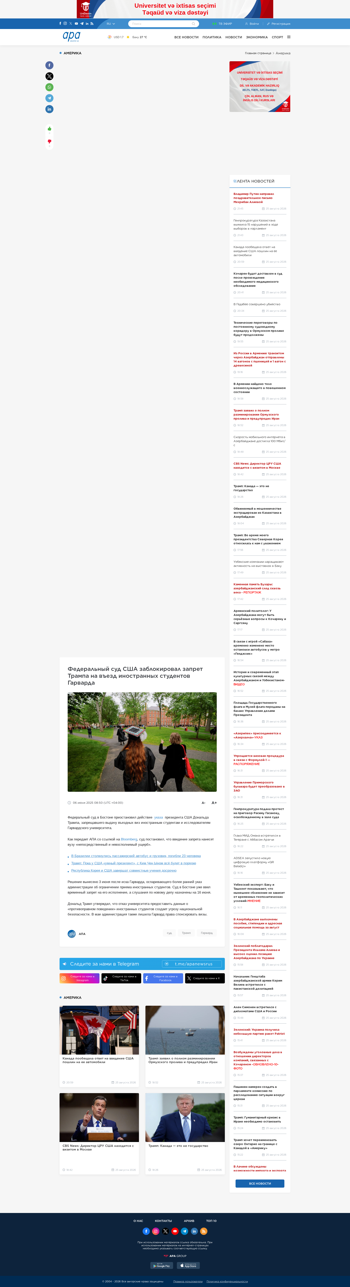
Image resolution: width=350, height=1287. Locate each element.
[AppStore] (188, 1266)
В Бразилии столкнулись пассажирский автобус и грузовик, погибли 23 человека (136, 856)
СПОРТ (277, 37)
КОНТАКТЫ (163, 1221)
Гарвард (207, 933)
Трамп (186, 933)
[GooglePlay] (161, 1266)
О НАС (138, 1221)
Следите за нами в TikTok (124, 978)
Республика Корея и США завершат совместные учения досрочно (123, 870)
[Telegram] (81, 24)
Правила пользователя (188, 1281)
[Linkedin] (87, 24)
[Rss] (92, 24)
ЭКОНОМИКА (257, 37)
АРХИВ (189, 1221)
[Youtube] (76, 24)
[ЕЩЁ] (286, 37)
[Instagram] (65, 24)
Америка (283, 53)
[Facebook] (60, 24)
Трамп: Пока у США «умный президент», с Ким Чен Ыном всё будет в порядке (133, 863)
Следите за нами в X (206, 978)
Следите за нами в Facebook (165, 978)
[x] (165, 1232)
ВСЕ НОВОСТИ (186, 37)
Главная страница (258, 53)
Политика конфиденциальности (227, 1281)
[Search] (193, 24)
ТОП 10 (211, 1221)
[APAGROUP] (175, 1256)
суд (169, 933)
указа (158, 817)
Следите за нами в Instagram (82, 978)
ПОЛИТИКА (212, 37)
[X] (70, 24)
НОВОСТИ (233, 37)
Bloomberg (129, 839)
